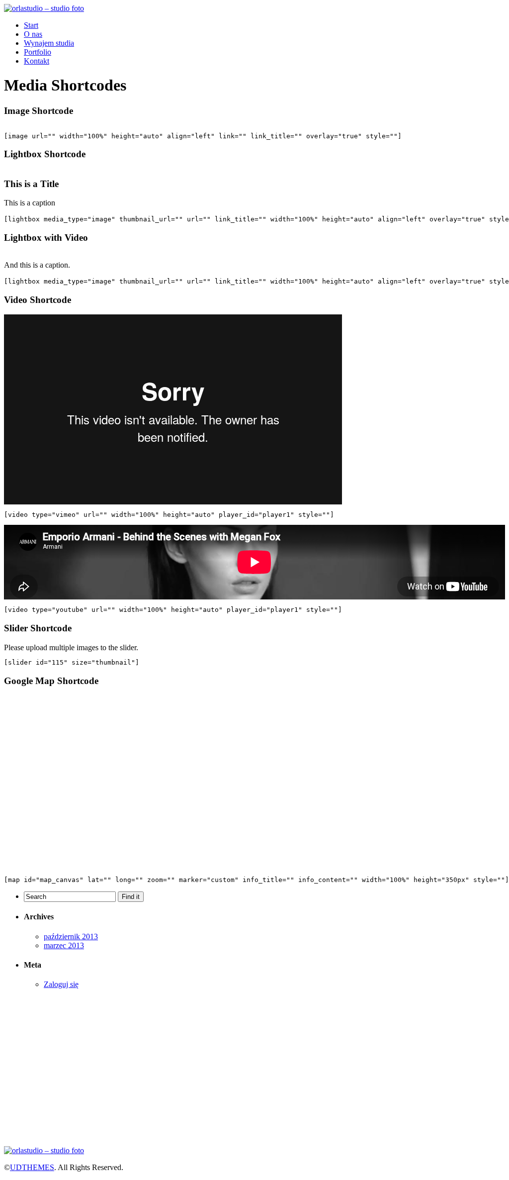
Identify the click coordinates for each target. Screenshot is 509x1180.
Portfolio (37, 52)
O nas (33, 34)
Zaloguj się (61, 984)
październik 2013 (71, 936)
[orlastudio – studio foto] (44, 8)
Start (31, 25)
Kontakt (36, 61)
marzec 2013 (64, 945)
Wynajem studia (49, 43)
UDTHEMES (32, 1167)
